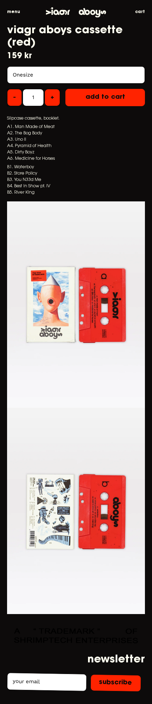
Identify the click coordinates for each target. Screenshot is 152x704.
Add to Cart (105, 97)
